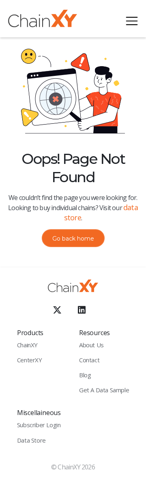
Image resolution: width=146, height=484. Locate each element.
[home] (42, 20)
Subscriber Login (39, 425)
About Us (91, 345)
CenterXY (29, 360)
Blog (85, 375)
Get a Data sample (104, 390)
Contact (89, 360)
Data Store (31, 440)
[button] (132, 20)
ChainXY (27, 345)
